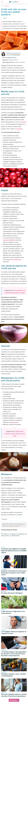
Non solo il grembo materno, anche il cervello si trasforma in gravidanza (14, 695)
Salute (3, 547)
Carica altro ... (14, 700)
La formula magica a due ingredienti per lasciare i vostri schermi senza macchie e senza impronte (13, 653)
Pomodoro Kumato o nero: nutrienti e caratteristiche (13, 675)
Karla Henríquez (16, 54)
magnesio (19, 129)
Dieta (2, 5)
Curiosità (3, 569)
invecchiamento (16, 259)
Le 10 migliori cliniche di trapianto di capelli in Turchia (13, 632)
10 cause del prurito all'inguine (12, 593)
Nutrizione (7, 5)
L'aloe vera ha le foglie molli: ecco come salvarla (13, 612)
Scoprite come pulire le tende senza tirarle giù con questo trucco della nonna (13, 573)
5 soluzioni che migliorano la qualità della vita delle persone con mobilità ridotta (13, 550)
